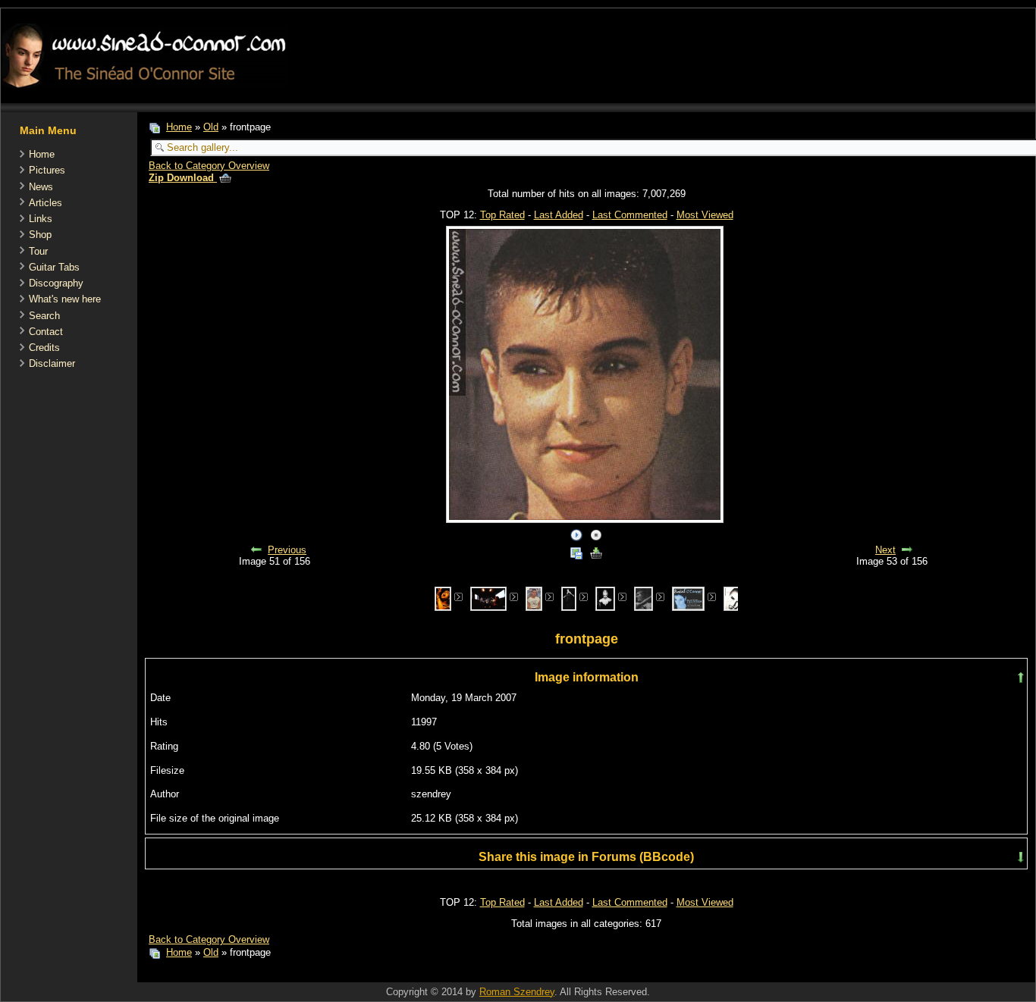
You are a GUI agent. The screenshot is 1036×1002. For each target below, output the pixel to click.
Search (44, 315)
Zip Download (183, 177)
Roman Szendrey (516, 991)
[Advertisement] (413, 974)
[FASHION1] (568, 597)
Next (885, 550)
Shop (40, 234)
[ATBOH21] (534, 597)
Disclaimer (52, 363)
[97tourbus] (488, 597)
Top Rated (502, 215)
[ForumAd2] (688, 597)
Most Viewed (705, 215)
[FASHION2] (605, 597)
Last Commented (629, 215)
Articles (45, 202)
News (41, 187)
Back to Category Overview (209, 165)
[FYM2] (643, 597)
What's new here (65, 299)
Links (40, 218)
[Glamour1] (733, 597)
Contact (46, 331)
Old (210, 127)
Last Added (558, 215)
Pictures (47, 170)
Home (42, 154)
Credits (44, 347)
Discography (56, 283)
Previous (287, 550)
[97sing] (443, 597)
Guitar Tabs (54, 267)
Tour (38, 251)
